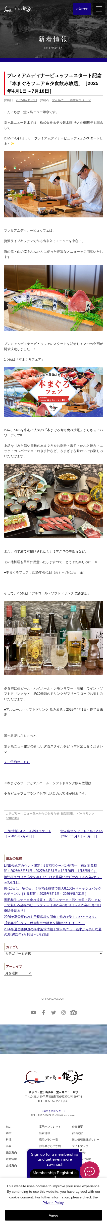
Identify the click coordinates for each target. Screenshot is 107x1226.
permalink (12, 818)
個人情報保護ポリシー (85, 1139)
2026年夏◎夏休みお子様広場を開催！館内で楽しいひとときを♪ (50, 917)
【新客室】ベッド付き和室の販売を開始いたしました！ (44, 923)
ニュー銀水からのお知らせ (41, 813)
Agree (53, 1215)
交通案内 (11, 1165)
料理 (8, 1139)
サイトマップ (80, 1145)
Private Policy (53, 1203)
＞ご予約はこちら (17, 762)
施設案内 (11, 1152)
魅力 (8, 1126)
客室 (8, 1133)
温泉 (8, 1145)
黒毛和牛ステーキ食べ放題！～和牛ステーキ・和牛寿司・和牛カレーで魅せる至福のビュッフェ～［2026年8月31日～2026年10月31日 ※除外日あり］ (52, 905)
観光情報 (11, 1158)
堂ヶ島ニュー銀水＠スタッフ (71, 100)
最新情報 (67, 813)
